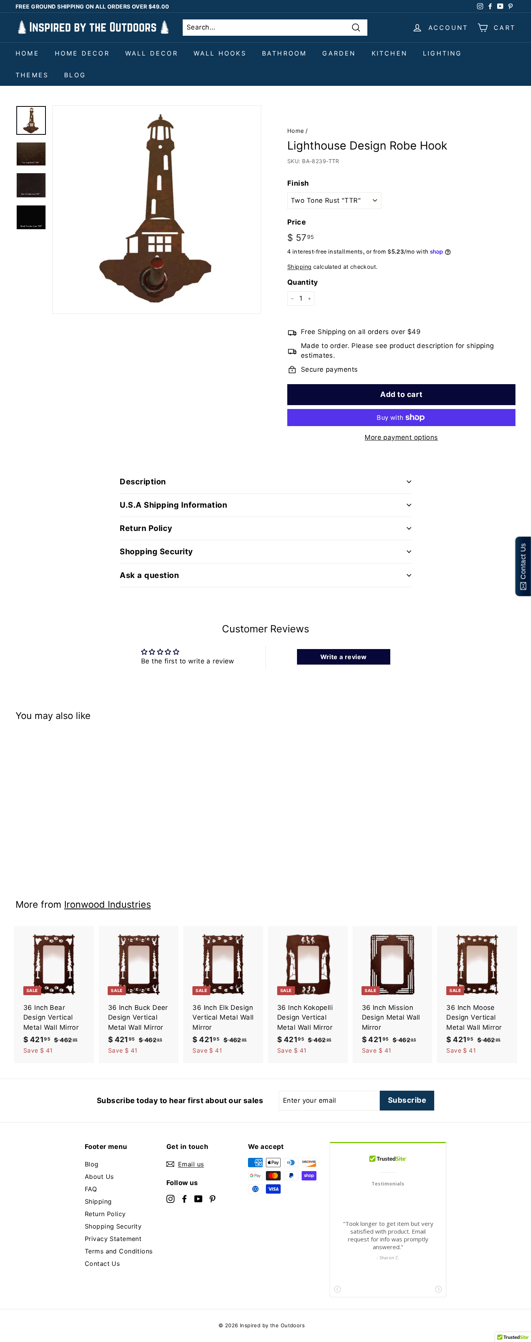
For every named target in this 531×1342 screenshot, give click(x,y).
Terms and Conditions (119, 1251)
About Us (99, 1176)
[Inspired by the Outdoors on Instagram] (170, 1198)
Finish (298, 183)
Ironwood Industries (107, 904)
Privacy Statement (113, 1239)
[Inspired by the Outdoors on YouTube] (198, 1198)
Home (27, 53)
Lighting (442, 53)
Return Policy (105, 1214)
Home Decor (82, 53)
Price (296, 222)
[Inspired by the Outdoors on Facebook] (184, 1198)
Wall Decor (151, 53)
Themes (32, 75)
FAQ (91, 1189)
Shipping (299, 266)
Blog (75, 75)
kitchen (389, 53)
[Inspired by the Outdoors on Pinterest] (212, 1198)
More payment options (401, 437)
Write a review (343, 657)
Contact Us (102, 1263)
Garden (339, 53)
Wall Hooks (220, 53)
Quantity (302, 282)
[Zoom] (157, 209)
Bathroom (284, 53)
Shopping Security (113, 1226)
